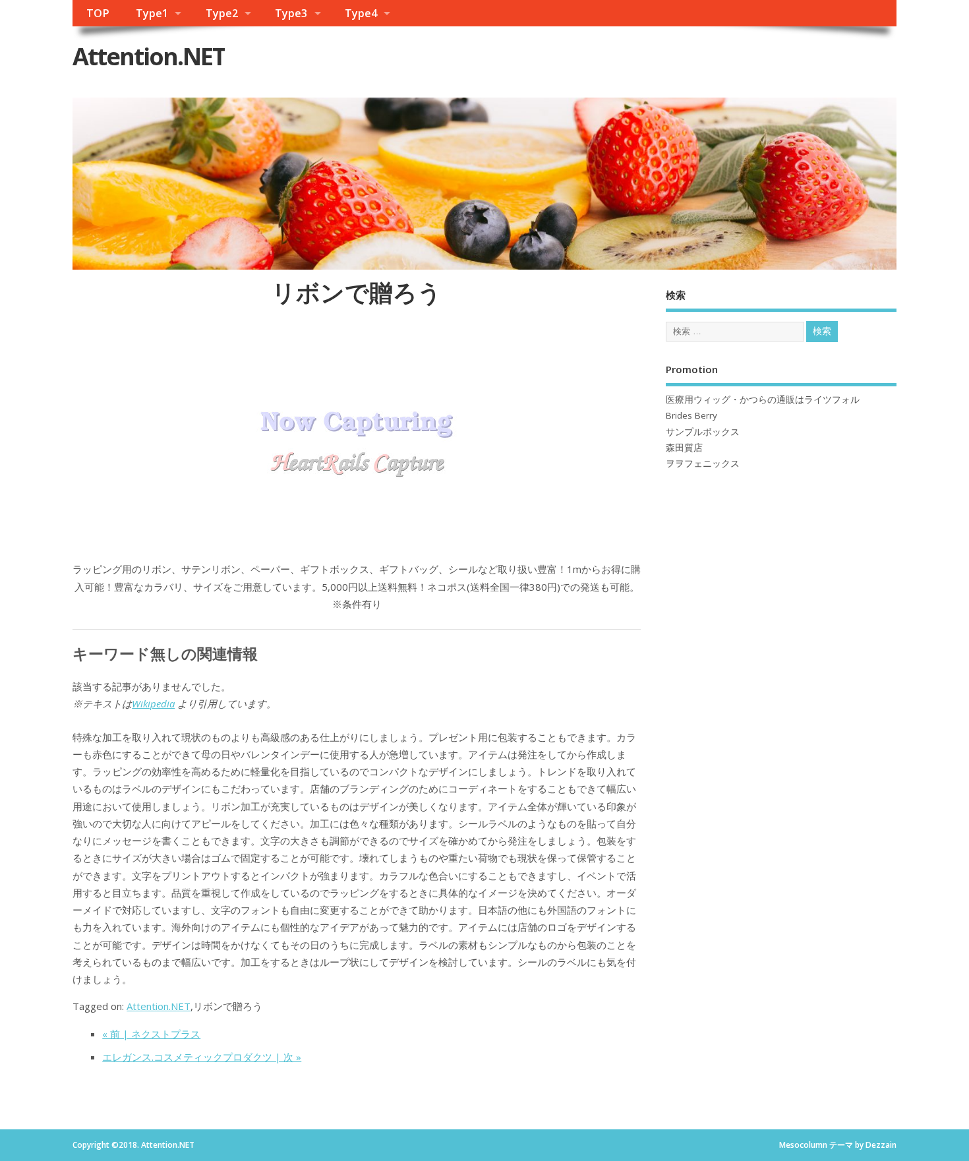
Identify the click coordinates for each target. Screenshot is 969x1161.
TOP (97, 13)
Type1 (152, 13)
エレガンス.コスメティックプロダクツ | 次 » (201, 1056)
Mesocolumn (803, 1144)
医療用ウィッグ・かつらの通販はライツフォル (763, 399)
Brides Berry (691, 415)
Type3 (291, 13)
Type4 (361, 13)
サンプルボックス (703, 432)
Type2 (222, 13)
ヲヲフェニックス (703, 463)
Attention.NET (149, 56)
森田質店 (684, 448)
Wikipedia (153, 703)
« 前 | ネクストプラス (151, 1033)
